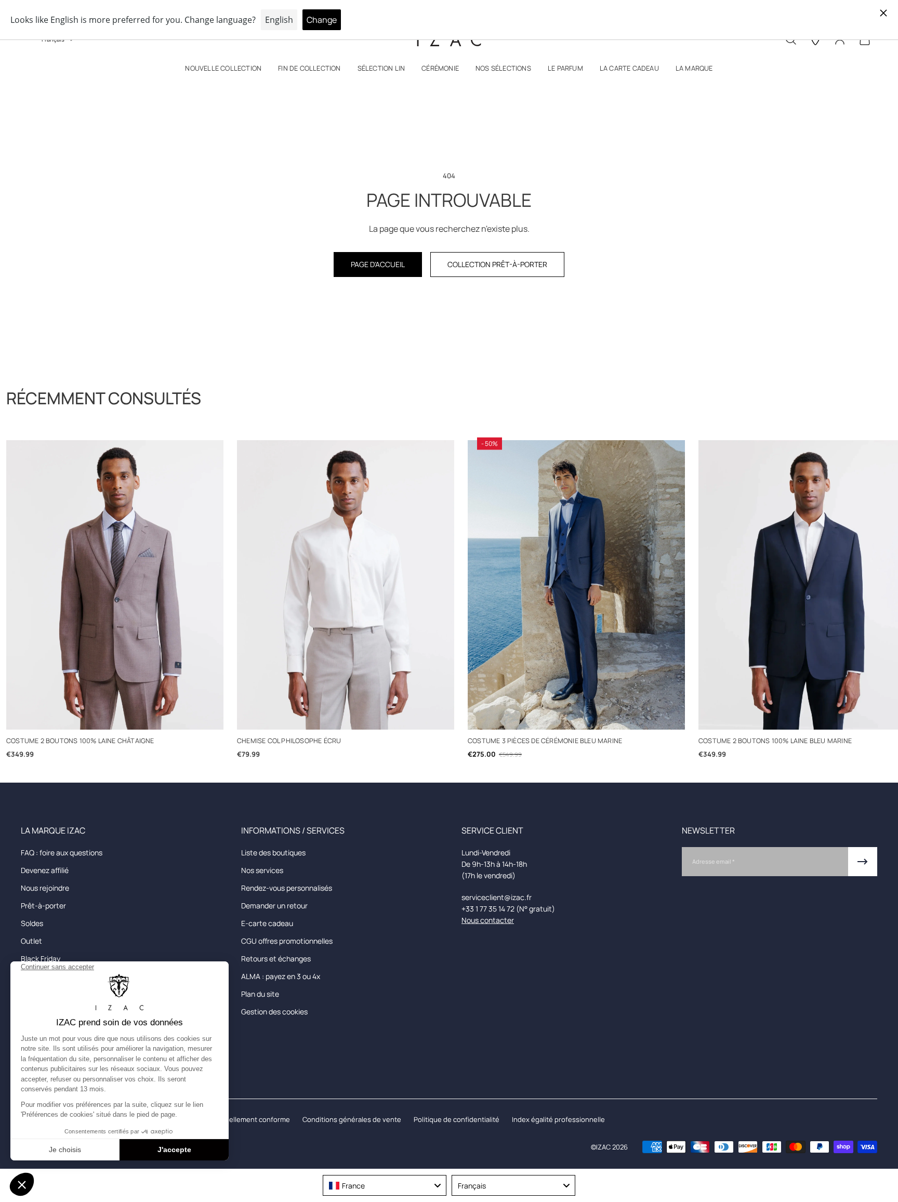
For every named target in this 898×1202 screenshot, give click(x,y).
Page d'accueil (378, 264)
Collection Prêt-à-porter (497, 264)
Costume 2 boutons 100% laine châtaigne (80, 740)
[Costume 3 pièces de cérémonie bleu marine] (576, 585)
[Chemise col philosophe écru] (345, 585)
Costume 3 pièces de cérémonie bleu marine (545, 740)
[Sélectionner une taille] (115, 716)
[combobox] (384, 1185)
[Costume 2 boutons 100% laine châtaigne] (114, 585)
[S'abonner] (862, 861)
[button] (223, 70)
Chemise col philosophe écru (289, 740)
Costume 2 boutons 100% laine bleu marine (775, 740)
